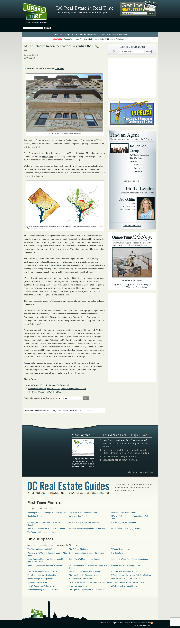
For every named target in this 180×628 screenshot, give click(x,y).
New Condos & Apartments (114, 34)
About (102, 623)
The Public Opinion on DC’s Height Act (45, 392)
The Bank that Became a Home (124, 572)
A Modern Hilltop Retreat (37, 582)
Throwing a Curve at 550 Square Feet (126, 579)
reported (65, 350)
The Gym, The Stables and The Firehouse (86, 590)
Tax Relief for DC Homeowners (123, 513)
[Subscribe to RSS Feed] (152, 623)
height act (57, 411)
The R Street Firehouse (78, 549)
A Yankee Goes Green (78, 586)
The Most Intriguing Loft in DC (39, 549)
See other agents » (132, 181)
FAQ (128, 287)
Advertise (43, 22)
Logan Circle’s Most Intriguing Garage (84, 559)
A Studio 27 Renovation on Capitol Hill (42, 572)
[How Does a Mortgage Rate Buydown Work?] (83, 455)
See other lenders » (132, 226)
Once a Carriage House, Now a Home (84, 572)
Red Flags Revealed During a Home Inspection (46, 513)
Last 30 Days (129, 434)
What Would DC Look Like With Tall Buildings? (48, 385)
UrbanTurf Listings (61, 34)
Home (28, 22)
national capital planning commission (77, 411)
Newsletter (35, 22)
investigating (47, 156)
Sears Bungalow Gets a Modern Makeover (44, 565)
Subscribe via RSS (144, 623)
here (57, 169)
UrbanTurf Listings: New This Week (120, 460)
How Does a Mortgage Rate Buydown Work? (125, 440)
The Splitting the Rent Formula (123, 522)
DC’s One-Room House (120, 549)
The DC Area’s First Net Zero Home (41, 586)
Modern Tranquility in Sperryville (40, 579)
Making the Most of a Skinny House (125, 565)
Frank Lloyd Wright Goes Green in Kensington (129, 559)
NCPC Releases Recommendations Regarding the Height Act (63, 48)
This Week (110, 434)
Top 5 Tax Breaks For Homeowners (83, 513)
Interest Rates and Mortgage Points (125, 529)
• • (90, 34)
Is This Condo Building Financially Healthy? (87, 529)
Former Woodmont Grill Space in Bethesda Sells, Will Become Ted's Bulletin (95, 39)
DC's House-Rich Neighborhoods (119, 456)
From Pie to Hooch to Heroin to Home (42, 575)
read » (91, 466)
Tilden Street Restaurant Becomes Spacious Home (90, 582)
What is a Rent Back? (78, 516)
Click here (59, 68)
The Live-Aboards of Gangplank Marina (85, 575)
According (28, 363)
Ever (143, 434)
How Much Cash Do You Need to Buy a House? (46, 529)
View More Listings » (132, 280)
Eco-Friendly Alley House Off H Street (42, 590)
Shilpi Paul (30, 58)
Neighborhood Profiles (86, 34)
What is (143, 284)
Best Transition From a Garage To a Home (86, 553)
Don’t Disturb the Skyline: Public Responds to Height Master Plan (57, 388)
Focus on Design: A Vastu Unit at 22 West (128, 582)
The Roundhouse (118, 553)
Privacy (134, 623)
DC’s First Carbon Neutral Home (124, 586)
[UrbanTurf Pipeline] (132, 126)
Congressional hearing (59, 265)
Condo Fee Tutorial (35, 516)
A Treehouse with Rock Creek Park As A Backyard (131, 575)
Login (128, 284)
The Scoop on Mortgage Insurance (41, 532)
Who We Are (109, 623)
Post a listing (141, 287)
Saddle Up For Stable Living (80, 579)
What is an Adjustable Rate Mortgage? (84, 522)
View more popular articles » (140, 472)
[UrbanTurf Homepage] (37, 12)
